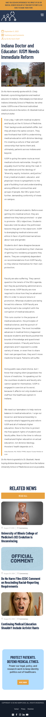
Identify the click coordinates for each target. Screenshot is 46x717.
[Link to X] (13, 714)
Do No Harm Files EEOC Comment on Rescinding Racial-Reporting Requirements (20, 582)
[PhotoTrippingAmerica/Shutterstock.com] (23, 74)
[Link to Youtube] (27, 714)
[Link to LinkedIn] (23, 714)
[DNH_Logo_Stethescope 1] (18, 16)
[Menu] (41, 14)
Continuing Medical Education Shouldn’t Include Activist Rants (20, 626)
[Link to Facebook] (16, 714)
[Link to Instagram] (20, 714)
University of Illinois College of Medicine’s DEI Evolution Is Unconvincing (19, 537)
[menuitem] (23, 5)
